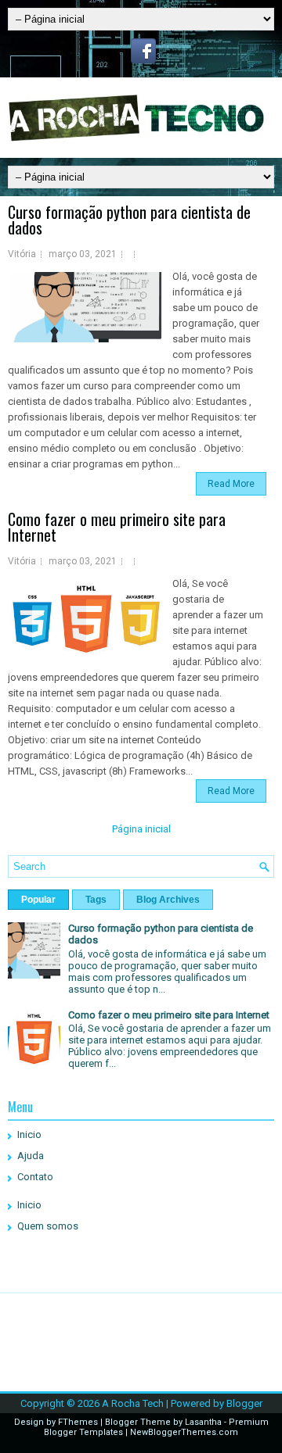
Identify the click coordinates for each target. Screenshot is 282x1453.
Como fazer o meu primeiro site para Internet (117, 526)
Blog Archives (168, 899)
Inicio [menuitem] (29, 1205)
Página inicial (141, 829)
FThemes (78, 1422)
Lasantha (203, 1422)
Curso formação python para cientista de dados (129, 219)
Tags (96, 899)
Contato (35, 1177)
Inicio (29, 1134)
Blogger (244, 1403)
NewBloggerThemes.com (184, 1432)
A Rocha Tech (133, 1403)
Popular (38, 899)
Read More (231, 483)
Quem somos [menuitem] (47, 1226)
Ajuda (30, 1155)
